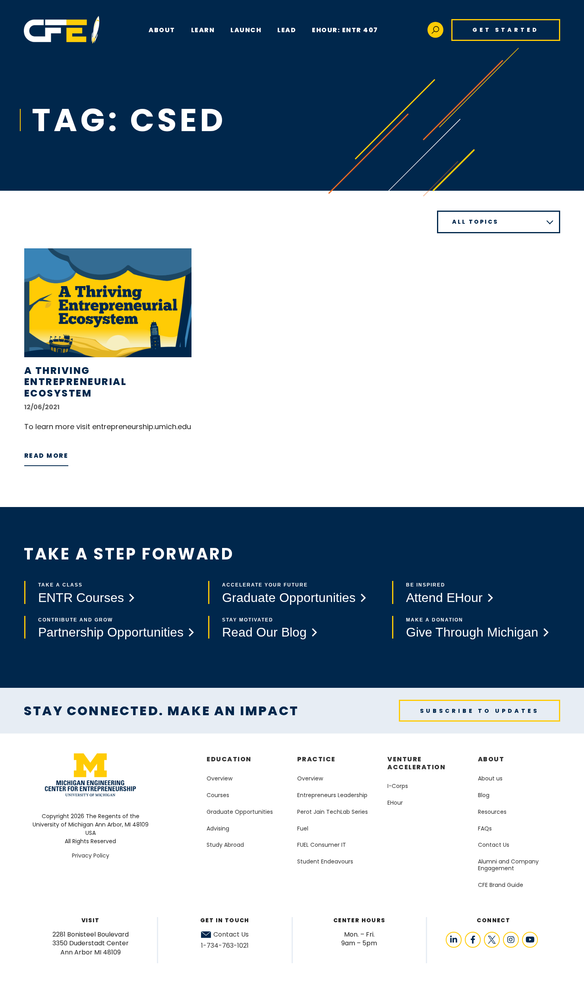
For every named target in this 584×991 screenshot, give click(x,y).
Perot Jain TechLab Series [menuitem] (332, 812)
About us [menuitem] (490, 778)
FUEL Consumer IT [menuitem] (321, 845)
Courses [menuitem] (218, 795)
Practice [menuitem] (316, 759)
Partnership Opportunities (111, 632)
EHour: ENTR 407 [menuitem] (345, 30)
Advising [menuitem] (218, 828)
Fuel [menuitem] (302, 828)
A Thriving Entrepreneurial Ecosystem (75, 382)
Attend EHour (444, 597)
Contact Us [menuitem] (493, 845)
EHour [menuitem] (395, 803)
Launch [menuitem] (245, 30)
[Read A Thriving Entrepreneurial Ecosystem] (108, 302)
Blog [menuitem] (483, 795)
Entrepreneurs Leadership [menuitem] (332, 795)
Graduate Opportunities (289, 597)
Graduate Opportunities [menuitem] (240, 812)
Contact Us (231, 934)
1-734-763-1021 (225, 945)
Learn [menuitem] (203, 30)
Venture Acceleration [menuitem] (416, 763)
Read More (46, 455)
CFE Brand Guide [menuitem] (500, 885)
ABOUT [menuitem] (162, 30)
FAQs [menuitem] (485, 828)
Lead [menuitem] (286, 30)
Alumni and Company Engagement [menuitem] (508, 864)
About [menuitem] (491, 759)
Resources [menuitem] (492, 812)
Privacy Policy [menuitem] (90, 855)
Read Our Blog (264, 632)
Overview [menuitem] (219, 778)
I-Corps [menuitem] (397, 786)
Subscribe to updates (479, 711)
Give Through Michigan (472, 632)
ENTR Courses (81, 597)
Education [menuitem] (229, 759)
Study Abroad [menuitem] (225, 845)
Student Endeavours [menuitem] (325, 861)
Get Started (505, 30)
